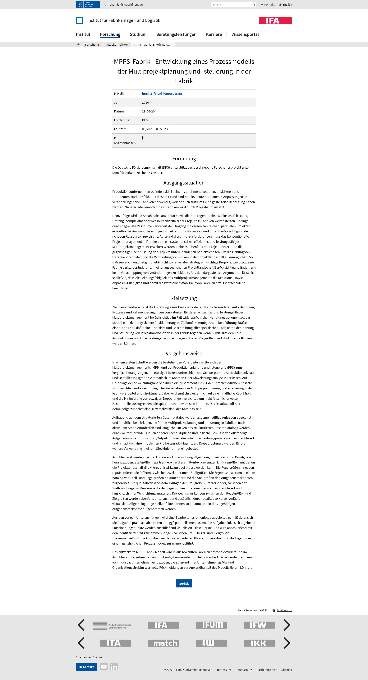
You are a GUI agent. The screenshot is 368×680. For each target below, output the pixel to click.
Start (254, 4)
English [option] (287, 4)
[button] (81, 625)
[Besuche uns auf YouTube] (104, 666)
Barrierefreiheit (267, 670)
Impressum (223, 670)
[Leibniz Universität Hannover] (88, 4)
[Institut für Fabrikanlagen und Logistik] (77, 44)
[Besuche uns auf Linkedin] (114, 666)
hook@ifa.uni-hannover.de (162, 93)
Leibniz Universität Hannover (193, 670)
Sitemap (286, 670)
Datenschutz (244, 670)
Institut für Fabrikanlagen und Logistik (123, 20)
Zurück (184, 583)
